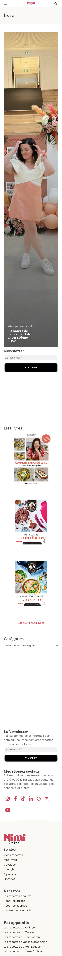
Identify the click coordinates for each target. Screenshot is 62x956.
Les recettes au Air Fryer (20, 927)
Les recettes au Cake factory (23, 951)
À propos (10, 874)
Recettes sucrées (15, 905)
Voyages (10, 864)
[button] (5, 3)
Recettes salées (14, 901)
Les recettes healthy (17, 896)
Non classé (26, 326)
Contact (9, 879)
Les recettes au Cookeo (20, 932)
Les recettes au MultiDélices (22, 947)
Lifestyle (13, 326)
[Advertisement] (22, 367)
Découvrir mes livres (31, 623)
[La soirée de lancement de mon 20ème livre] (31, 189)
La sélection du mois (17, 910)
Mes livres (10, 860)
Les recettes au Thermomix (22, 937)
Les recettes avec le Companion (25, 942)
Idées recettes (13, 855)
